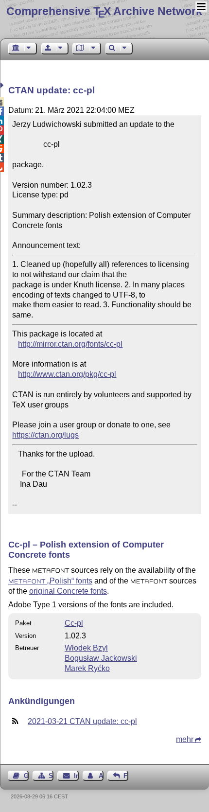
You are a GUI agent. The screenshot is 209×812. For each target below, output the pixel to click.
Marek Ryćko (87, 668)
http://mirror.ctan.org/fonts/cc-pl (70, 344)
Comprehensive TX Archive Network (104, 11)
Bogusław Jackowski (101, 658)
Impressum (76, 775)
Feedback (125, 775)
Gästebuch (26, 775)
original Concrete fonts (68, 591)
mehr (184, 739)
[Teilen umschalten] (3, 85)
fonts (50, 581)
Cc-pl (74, 623)
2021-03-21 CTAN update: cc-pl (82, 721)
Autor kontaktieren (101, 775)
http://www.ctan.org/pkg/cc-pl (67, 374)
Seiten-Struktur (51, 775)
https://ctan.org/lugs (45, 435)
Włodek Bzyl (86, 648)
